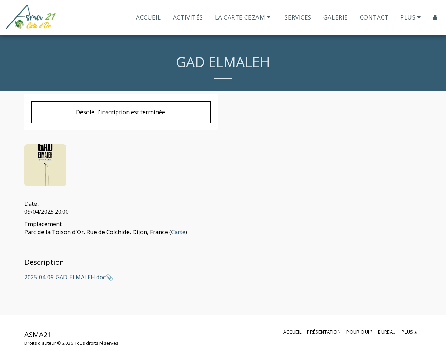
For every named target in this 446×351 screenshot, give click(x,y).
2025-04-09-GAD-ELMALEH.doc (65, 277)
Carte (178, 232)
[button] (244, 17)
